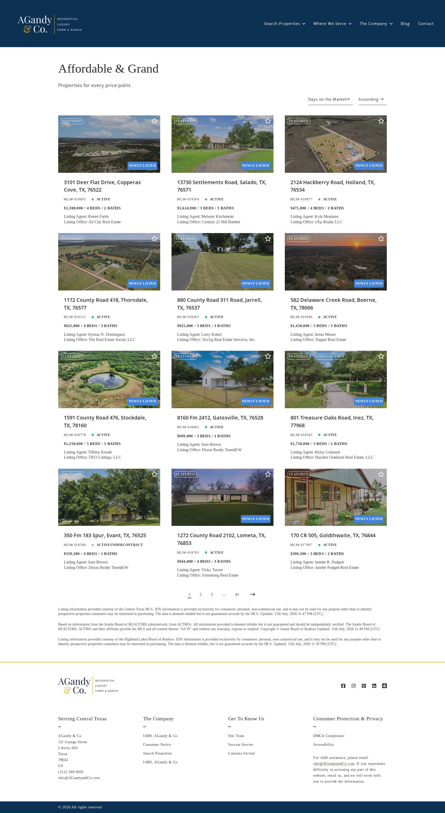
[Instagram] (353, 685)
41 (237, 594)
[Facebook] (343, 685)
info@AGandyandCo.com (333, 763)
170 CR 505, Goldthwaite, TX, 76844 (332, 535)
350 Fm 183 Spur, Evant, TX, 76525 (105, 535)
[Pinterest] (364, 685)
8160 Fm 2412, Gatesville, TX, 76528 (220, 417)
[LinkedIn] (374, 685)
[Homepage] (49, 23)
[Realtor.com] (384, 685)
